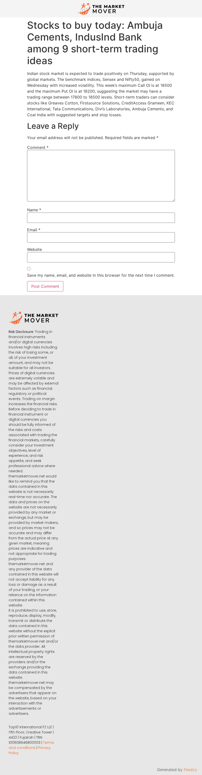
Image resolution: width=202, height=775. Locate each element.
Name (34, 210)
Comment (38, 147)
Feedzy (190, 769)
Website (34, 249)
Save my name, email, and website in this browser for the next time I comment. (101, 275)
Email (33, 230)
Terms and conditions (31, 745)
